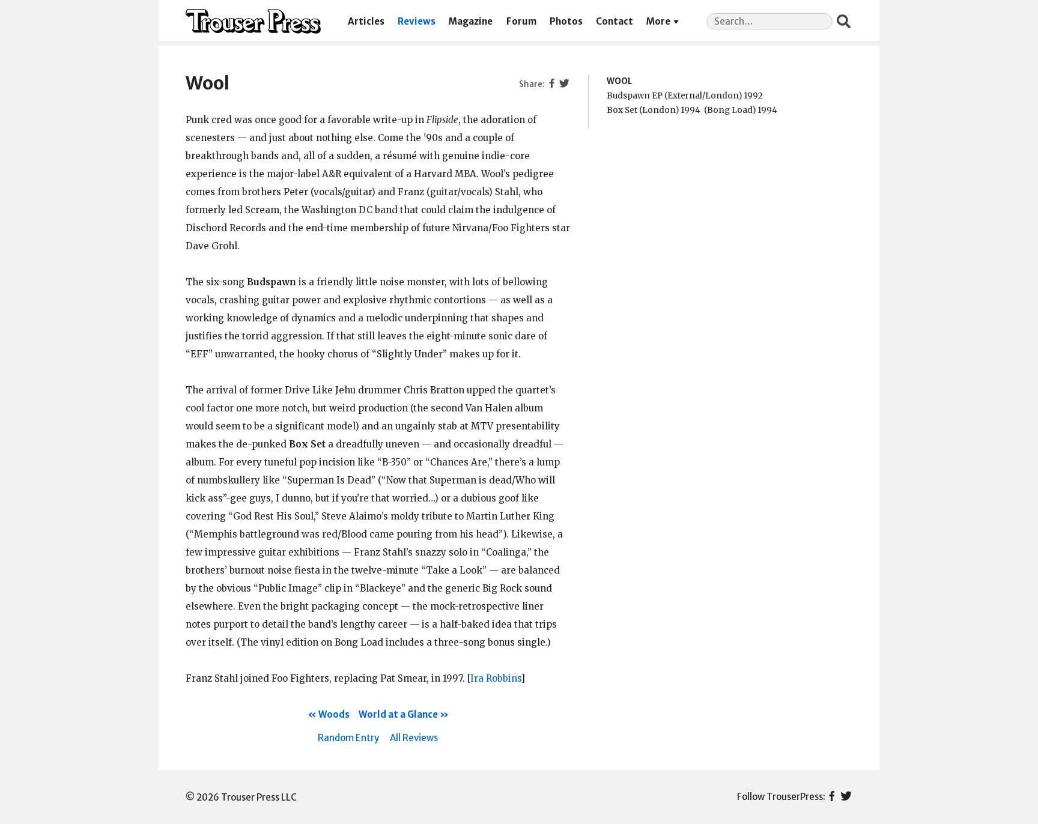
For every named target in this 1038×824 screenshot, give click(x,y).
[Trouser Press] (253, 21)
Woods (334, 714)
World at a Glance (398, 714)
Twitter (846, 797)
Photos (566, 21)
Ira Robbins (495, 678)
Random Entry (348, 738)
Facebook (831, 797)
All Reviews (414, 738)
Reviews (417, 21)
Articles (366, 21)
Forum (521, 21)
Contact (614, 21)
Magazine (471, 21)
